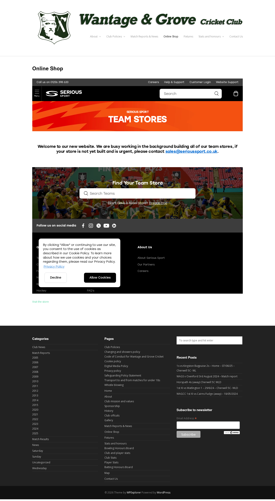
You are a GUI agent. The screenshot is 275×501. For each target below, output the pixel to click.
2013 (35, 395)
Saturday (37, 451)
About (94, 36)
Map (107, 473)
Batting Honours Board (118, 467)
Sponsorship (112, 406)
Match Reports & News (144, 36)
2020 (35, 410)
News (35, 445)
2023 (35, 424)
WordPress (163, 492)
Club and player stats (117, 453)
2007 (35, 367)
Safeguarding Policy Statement (122, 375)
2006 (35, 362)
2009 (35, 376)
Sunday (36, 456)
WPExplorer (134, 492)
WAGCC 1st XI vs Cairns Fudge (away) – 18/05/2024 (207, 394)
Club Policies (114, 36)
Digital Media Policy (116, 366)
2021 (35, 414)
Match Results (40, 439)
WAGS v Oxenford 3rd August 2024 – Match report (207, 376)
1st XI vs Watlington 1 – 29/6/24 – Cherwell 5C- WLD (207, 388)
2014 (35, 400)
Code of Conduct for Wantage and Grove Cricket (133, 356)
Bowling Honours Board (119, 448)
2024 (35, 428)
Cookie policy (112, 361)
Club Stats (110, 457)
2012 (35, 391)
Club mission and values (119, 401)
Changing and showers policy (122, 352)
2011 (35, 386)
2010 (35, 381)
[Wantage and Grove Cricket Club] (137, 47)
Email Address (187, 418)
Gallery (108, 420)
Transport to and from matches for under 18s (132, 380)
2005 (35, 357)
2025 (35, 433)
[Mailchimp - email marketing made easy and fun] (232, 433)
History (108, 411)
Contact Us (236, 36)
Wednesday (39, 468)
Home (108, 391)
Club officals (111, 415)
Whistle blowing (114, 385)
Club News (38, 347)
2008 (35, 372)
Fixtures (188, 36)
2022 (35, 419)
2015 (35, 405)
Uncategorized (41, 462)
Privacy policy (112, 371)
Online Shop (170, 36)
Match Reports (41, 353)
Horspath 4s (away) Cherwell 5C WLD (199, 382)
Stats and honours (210, 36)
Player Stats (111, 462)
